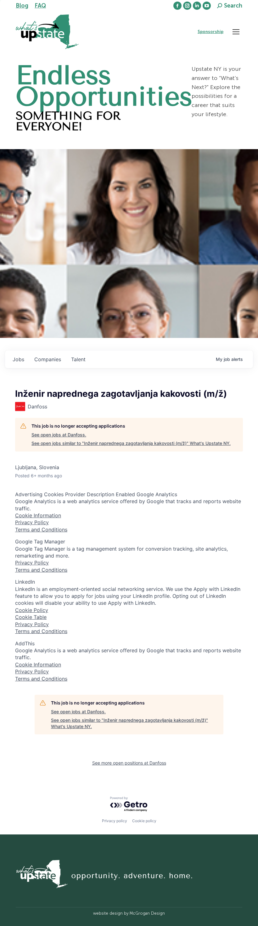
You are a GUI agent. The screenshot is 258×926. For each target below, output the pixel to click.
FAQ (40, 5)
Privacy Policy (32, 522)
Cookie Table (31, 617)
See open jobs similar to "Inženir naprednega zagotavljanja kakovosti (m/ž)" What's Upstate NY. (131, 443)
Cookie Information (38, 515)
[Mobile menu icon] (236, 31)
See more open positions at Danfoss (129, 763)
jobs (18, 359)
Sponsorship (210, 31)
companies (47, 359)
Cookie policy (144, 820)
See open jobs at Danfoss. (58, 434)
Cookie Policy (31, 610)
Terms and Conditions (41, 529)
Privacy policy (114, 820)
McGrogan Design (147, 913)
